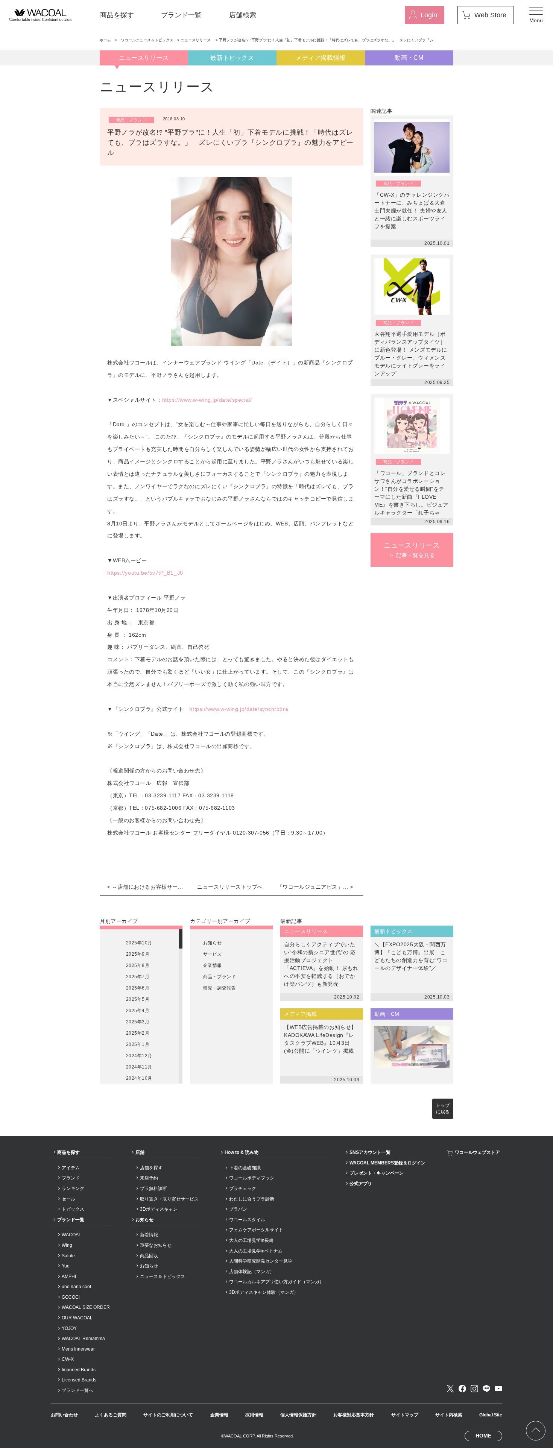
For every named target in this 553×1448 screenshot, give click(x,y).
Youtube (498, 1388)
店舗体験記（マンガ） (251, 1271)
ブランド (71, 1178)
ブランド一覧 (181, 15)
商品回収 (149, 1255)
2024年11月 (139, 1067)
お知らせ (212, 943)
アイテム (71, 1167)
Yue (66, 1266)
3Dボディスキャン (159, 1209)
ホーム (105, 40)
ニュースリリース (196, 40)
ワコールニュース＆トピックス (147, 40)
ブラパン (238, 1209)
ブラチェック (242, 1188)
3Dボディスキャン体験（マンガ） (263, 1292)
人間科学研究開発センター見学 (260, 1261)
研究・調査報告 (219, 988)
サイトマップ (404, 1415)
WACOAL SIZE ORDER (86, 1307)
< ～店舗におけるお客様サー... (145, 887)
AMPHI (69, 1276)
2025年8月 (137, 965)
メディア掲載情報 (321, 58)
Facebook (462, 1388)
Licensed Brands (79, 1380)
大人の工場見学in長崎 (251, 1240)
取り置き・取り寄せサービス (169, 1199)
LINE (486, 1388)
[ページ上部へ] (535, 1430)
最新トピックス (232, 58)
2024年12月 (139, 1055)
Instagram (474, 1388)
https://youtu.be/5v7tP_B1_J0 (145, 573)
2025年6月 (137, 988)
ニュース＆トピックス (162, 1276)
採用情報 (254, 1415)
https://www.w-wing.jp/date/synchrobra (238, 709)
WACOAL (71, 1234)
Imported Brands (79, 1369)
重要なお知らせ (156, 1245)
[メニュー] (536, 15)
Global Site (490, 1415)
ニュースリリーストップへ (230, 887)
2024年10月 (139, 1078)
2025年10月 (139, 943)
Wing (67, 1245)
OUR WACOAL (77, 1318)
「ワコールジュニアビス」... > (315, 887)
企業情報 (212, 965)
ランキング (73, 1188)
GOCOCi (71, 1297)
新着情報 (149, 1234)
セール (68, 1199)
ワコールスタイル (247, 1219)
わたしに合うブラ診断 (251, 1199)
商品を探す (117, 15)
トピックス (73, 1209)
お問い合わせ (64, 1415)
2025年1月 (137, 1044)
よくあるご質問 (110, 1415)
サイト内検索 (448, 1415)
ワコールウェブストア (477, 1152)
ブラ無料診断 (153, 1188)
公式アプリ (360, 1183)
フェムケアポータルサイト (256, 1229)
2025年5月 (137, 999)
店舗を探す (151, 1167)
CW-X (68, 1359)
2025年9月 (137, 954)
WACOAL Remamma (83, 1338)
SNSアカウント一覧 (369, 1152)
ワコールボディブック (251, 1178)
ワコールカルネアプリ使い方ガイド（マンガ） (276, 1281)
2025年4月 (137, 1010)
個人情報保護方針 (298, 1415)
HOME (483, 1436)
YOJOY (69, 1328)
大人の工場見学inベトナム (256, 1251)
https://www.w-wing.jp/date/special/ (207, 400)
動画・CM (409, 58)
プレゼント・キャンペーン (376, 1173)
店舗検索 (242, 15)
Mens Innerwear (78, 1349)
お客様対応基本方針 (353, 1415)
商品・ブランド (219, 976)
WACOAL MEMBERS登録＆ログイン (387, 1163)
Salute (68, 1255)
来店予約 (149, 1178)
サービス (212, 954)
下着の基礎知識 (245, 1167)
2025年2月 (137, 1033)
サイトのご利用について (168, 1415)
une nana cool (76, 1286)
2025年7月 (137, 976)
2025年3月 (137, 1022)
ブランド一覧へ (77, 1390)
